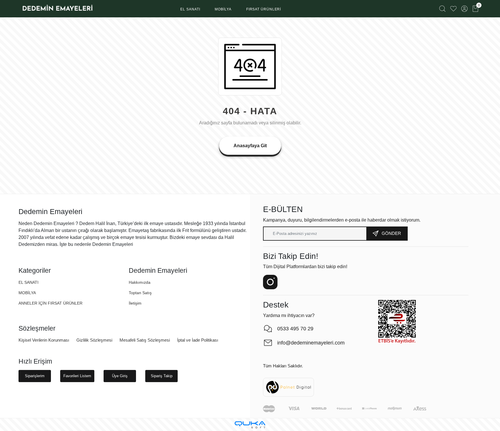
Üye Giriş (120, 376)
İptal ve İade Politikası (197, 340)
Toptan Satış (140, 292)
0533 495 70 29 (295, 328)
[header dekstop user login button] (464, 8)
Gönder (391, 233)
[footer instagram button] (270, 282)
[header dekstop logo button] (57, 8)
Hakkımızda (139, 282)
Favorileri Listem (77, 376)
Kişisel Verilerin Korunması (44, 340)
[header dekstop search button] (442, 8)
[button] (190, 9)
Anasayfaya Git (250, 145)
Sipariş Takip (161, 376)
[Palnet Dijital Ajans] (288, 387)
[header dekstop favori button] (453, 8)
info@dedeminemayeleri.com (311, 343)
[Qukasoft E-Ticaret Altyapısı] (250, 424)
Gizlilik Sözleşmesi (94, 340)
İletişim (135, 303)
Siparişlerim (35, 376)
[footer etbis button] (397, 322)
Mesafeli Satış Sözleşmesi (145, 340)
